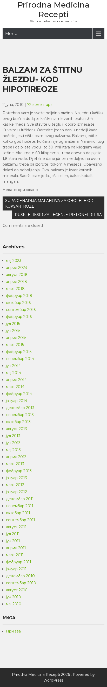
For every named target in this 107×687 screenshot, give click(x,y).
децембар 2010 (20, 576)
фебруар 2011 (18, 562)
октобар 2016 (18, 302)
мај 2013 (13, 449)
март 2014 (15, 386)
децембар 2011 (20, 498)
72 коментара (39, 104)
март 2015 (15, 344)
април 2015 (16, 337)
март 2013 (15, 463)
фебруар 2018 (19, 295)
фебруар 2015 (18, 351)
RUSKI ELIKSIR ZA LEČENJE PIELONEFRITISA (58, 214)
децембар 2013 (20, 407)
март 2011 (15, 555)
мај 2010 (13, 604)
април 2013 (16, 456)
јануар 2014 (16, 400)
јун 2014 (13, 365)
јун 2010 (13, 597)
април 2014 (16, 379)
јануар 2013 (16, 477)
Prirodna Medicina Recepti (53, 9)
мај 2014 (13, 372)
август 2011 (16, 527)
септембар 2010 (21, 583)
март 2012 (15, 484)
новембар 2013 (20, 414)
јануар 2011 (16, 569)
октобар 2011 (18, 513)
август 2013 (16, 428)
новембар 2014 (20, 358)
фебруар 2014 (19, 393)
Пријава (13, 631)
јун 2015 (13, 330)
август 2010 (17, 590)
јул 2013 (13, 435)
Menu (11, 33)
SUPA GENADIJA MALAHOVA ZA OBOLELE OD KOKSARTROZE (49, 203)
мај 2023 (13, 260)
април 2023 (16, 267)
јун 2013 (13, 442)
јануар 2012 (16, 491)
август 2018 (17, 274)
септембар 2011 (20, 520)
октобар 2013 (18, 421)
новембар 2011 (19, 506)
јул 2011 (13, 534)
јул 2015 (13, 323)
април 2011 (16, 548)
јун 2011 (13, 541)
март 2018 (15, 288)
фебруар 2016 (19, 316)
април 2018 (16, 281)
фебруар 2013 (19, 470)
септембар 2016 (21, 309)
